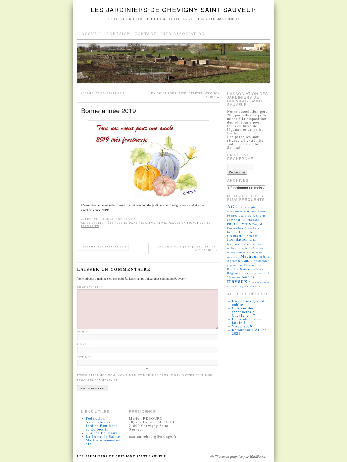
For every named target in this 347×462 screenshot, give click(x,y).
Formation (235, 228)
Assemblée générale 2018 (101, 93)
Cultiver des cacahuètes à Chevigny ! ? (243, 311)
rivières (257, 269)
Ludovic (92, 219)
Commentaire (90, 287)
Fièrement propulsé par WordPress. (240, 456)
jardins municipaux (253, 244)
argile (252, 207)
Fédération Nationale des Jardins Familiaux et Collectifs (102, 423)
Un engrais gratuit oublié (248, 303)
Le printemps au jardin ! (246, 321)
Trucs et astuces (259, 282)
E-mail (84, 344)
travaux (237, 281)
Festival (257, 224)
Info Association (182, 34)
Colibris (259, 215)
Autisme (250, 211)
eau (244, 220)
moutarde (233, 257)
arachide (241, 207)
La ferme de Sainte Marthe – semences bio (103, 440)
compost (233, 219)
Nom (82, 331)
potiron (256, 265)
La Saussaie (256, 248)
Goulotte (246, 232)
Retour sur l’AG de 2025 (249, 331)
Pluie (247, 265)
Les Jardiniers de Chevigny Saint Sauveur (173, 9)
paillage (247, 261)
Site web (84, 357)
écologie (240, 286)
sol (266, 273)
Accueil (92, 34)
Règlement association (245, 273)
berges (232, 215)
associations (234, 212)
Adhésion (118, 34)
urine (230, 286)
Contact (145, 34)
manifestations (236, 252)
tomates (248, 277)
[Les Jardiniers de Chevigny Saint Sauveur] (173, 65)
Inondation (237, 239)
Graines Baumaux (101, 433)
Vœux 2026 (242, 326)
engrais (253, 219)
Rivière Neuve (238, 269)
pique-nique (234, 265)
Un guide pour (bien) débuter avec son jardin (187, 248)
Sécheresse (234, 277)
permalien (90, 226)
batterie (263, 212)
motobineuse (255, 252)
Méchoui (249, 256)
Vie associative (152, 222)
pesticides (262, 260)
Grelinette (235, 235)
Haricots (251, 235)
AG (231, 206)
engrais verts (239, 224)
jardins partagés (237, 248)
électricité (253, 286)
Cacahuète (245, 216)
